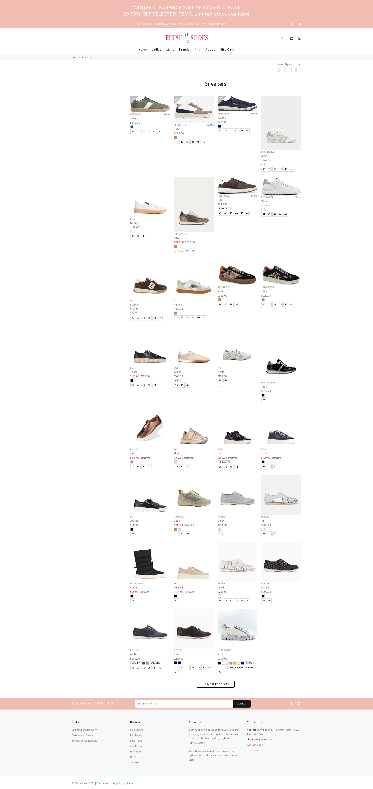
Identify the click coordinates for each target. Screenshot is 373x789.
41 (133, 132)
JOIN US (242, 704)
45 (154, 132)
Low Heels (136, 741)
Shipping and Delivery (84, 730)
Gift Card (227, 49)
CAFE (134, 313)
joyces (134, 521)
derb (177, 654)
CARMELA (179, 517)
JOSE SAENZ (225, 650)
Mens (170, 49)
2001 (220, 654)
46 (160, 132)
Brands (184, 49)
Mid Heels (136, 746)
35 (220, 601)
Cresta (100, 783)
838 (132, 453)
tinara (133, 372)
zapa (177, 521)
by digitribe (126, 783)
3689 (264, 387)
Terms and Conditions (84, 741)
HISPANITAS (268, 152)
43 (143, 132)
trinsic (264, 453)
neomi (134, 223)
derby (221, 521)
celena (134, 588)
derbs (133, 654)
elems (177, 453)
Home (143, 49)
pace (177, 129)
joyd (220, 453)
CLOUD (223, 667)
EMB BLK (155, 663)
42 (138, 132)
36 (264, 169)
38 (275, 169)
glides (177, 372)
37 (269, 169)
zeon (264, 201)
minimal (178, 588)
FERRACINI (136, 114)
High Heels (136, 752)
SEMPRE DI (224, 287)
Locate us (252, 750)
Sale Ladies (136, 730)
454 (263, 521)
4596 (264, 156)
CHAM (249, 667)
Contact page (255, 745)
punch (221, 588)
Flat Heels (136, 735)
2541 (220, 291)
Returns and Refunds (83, 735)
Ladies (157, 49)
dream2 (265, 588)
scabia (134, 305)
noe (220, 200)
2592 (264, 291)
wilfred (222, 118)
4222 (177, 238)
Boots (133, 757)
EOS (132, 219)
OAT (177, 380)
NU (132, 300)
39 (280, 169)
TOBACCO (224, 208)
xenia (221, 372)
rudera (178, 305)
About (210, 49)
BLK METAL (224, 462)
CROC (249, 663)
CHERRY (136, 663)
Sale (197, 49)
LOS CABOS (136, 583)
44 (149, 132)
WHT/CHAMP (236, 667)
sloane (134, 118)
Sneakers (135, 762)
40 (286, 169)
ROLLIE (134, 449)
